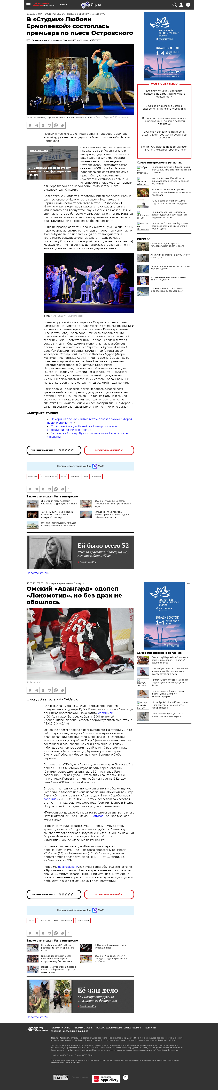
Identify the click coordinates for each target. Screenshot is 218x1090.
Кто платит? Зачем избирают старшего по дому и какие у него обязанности (164, 93)
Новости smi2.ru (38, 573)
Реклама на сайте (60, 1028)
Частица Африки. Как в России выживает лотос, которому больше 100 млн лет (170, 181)
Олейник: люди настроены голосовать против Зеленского (167, 244)
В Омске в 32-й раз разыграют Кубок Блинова (111, 946)
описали (99, 816)
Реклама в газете (83, 1028)
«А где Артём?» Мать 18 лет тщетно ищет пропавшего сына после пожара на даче (170, 705)
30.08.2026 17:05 (35, 583)
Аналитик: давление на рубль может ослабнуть (170, 256)
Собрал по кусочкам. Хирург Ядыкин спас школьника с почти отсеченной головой (171, 170)
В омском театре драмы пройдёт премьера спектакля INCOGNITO (58, 524)
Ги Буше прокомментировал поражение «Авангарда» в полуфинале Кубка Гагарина (56, 959)
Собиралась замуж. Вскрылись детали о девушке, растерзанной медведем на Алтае (169, 215)
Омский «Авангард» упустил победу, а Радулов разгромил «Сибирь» (111, 959)
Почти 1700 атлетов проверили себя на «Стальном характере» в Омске (164, 148)
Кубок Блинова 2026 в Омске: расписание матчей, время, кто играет (57, 948)
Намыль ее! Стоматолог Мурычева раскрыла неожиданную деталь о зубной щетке (170, 226)
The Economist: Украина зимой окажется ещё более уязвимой (167, 289)
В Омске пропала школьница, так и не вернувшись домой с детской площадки (164, 121)
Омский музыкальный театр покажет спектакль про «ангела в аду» (113, 504)
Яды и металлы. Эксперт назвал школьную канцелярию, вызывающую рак (168, 694)
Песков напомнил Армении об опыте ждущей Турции (170, 267)
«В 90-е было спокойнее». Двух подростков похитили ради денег (170, 202)
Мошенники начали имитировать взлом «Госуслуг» (168, 278)
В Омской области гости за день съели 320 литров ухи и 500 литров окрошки (164, 134)
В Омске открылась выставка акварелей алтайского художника (164, 107)
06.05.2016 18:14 (34, 14)
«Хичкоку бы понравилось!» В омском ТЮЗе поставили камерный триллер (57, 515)
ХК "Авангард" (34, 682)
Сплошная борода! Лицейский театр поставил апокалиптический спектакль (82, 428)
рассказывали (68, 866)
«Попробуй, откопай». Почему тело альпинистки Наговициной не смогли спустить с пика (170, 671)
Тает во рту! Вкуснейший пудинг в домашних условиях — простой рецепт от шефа (170, 660)
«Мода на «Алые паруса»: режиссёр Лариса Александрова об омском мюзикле (112, 515)
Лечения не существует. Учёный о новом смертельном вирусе (169, 715)
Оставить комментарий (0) (109, 450)
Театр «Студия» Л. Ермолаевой (112, 117)
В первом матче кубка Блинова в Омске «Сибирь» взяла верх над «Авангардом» (58, 970)
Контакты (150, 1028)
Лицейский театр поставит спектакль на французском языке (59, 502)
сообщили (105, 713)
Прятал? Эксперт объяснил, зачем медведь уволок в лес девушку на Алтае (170, 682)
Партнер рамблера (80, 1077)
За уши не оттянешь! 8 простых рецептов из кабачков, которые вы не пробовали (171, 192)
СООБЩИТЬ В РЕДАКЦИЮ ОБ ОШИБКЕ (69, 1031)
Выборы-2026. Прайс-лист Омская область (119, 1028)
